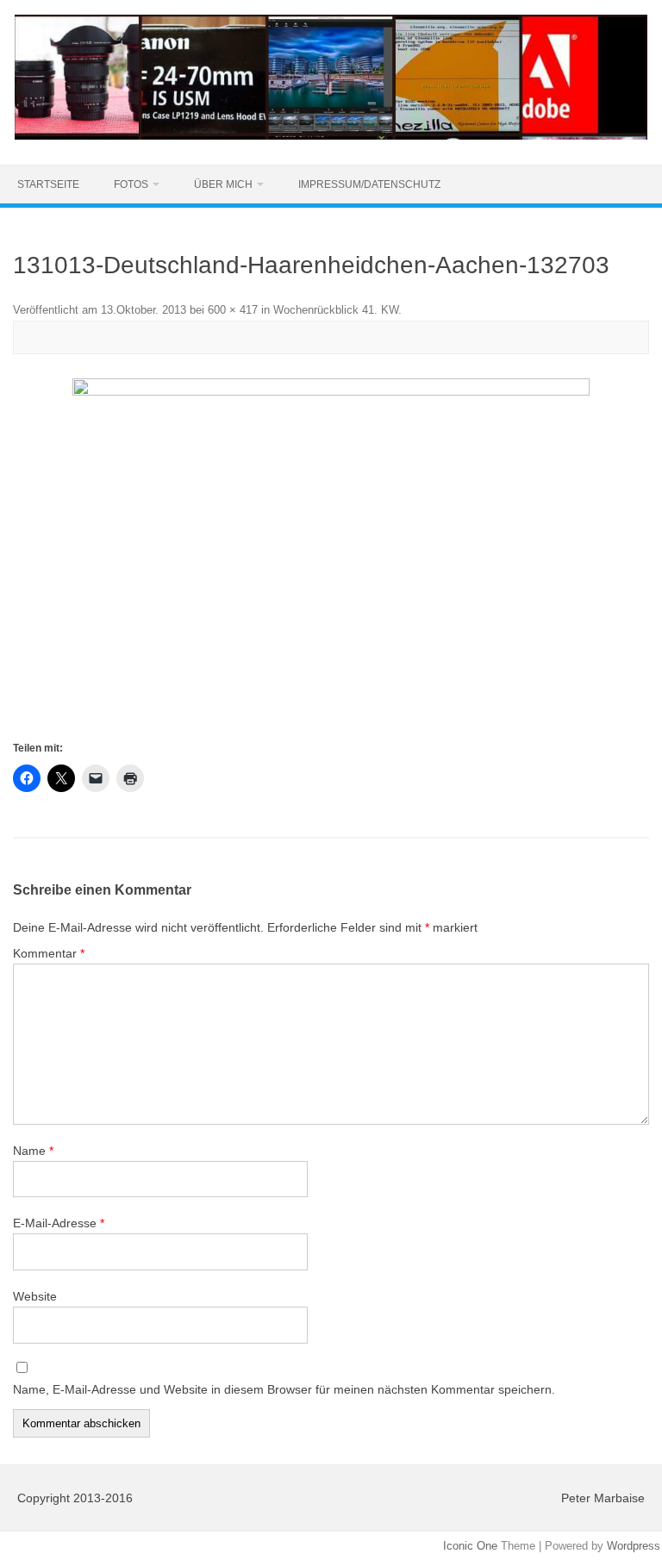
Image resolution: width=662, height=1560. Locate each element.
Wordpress (633, 1545)
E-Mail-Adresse (58, 1223)
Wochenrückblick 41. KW (335, 309)
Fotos (131, 184)
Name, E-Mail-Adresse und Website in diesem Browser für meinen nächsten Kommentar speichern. (284, 1389)
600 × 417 (233, 309)
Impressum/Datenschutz (369, 184)
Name (33, 1151)
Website (35, 1296)
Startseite (48, 184)
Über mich (223, 184)
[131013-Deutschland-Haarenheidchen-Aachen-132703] (330, 558)
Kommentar (48, 953)
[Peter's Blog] (331, 135)
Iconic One (470, 1545)
